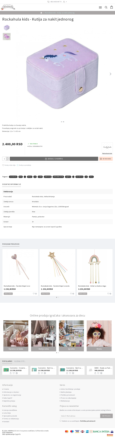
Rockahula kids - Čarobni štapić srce (17, 286)
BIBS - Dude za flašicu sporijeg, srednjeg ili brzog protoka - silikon (103, 368)
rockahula (13, 177)
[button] (14, 74)
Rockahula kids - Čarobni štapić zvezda (55, 286)
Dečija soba (44, 349)
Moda (99, 349)
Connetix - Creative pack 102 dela (18, 368)
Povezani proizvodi (10, 244)
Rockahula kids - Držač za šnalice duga (92, 286)
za (35, 177)
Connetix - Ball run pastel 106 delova (47, 368)
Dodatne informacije (11, 184)
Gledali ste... (20, 361)
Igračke (71, 349)
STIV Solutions (7, 432)
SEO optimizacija (8, 434)
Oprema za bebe (16, 349)
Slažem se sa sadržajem (78, 421)
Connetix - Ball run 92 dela (75, 368)
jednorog (48, 177)
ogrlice (68, 177)
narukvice (79, 177)
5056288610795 (58, 177)
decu (91, 177)
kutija (30, 177)
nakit (40, 177)
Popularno (7, 361)
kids (20, 177)
